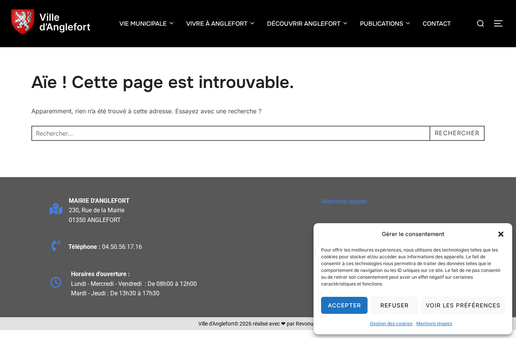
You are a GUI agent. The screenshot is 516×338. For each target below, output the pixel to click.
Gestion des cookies (391, 323)
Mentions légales (434, 323)
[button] (501, 234)
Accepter (344, 305)
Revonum (307, 324)
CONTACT (437, 24)
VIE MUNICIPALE (143, 24)
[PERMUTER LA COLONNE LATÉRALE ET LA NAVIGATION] (500, 23)
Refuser (394, 305)
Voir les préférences (463, 305)
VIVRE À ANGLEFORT (216, 24)
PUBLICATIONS (381, 24)
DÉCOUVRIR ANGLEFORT (303, 24)
